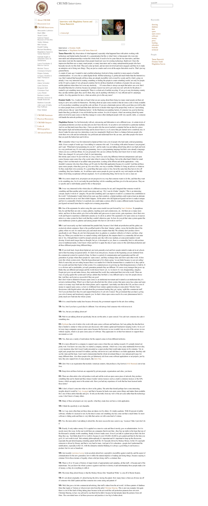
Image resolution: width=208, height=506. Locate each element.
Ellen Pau (40, 81)
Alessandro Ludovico (45, 30)
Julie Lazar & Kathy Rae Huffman (44, 106)
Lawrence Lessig (78, 453)
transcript (65, 32)
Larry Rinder (42, 93)
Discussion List (43, 23)
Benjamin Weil (42, 88)
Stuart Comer (42, 35)
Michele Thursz (43, 68)
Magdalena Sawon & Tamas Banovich (45, 53)
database (155, 27)
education (155, 45)
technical (155, 50)
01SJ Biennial (132, 363)
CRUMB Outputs (44, 122)
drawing (155, 25)
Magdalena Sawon (76, 50)
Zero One (97, 358)
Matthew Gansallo (44, 103)
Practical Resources (45, 118)
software (155, 36)
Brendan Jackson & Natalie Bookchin (44, 98)
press (154, 41)
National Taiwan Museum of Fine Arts (45, 39)
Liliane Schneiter (43, 83)
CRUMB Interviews (45, 27)
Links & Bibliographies (43, 127)
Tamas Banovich (91, 50)
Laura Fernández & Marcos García (44, 64)
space (154, 31)
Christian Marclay (111, 488)
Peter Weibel (42, 110)
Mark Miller (41, 33)
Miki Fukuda (41, 45)
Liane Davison (42, 85)
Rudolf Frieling (42, 47)
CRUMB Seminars (45, 115)
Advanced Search (44, 132)
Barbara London (43, 95)
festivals (155, 47)
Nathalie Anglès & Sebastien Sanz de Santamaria (44, 58)
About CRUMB (43, 20)
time (153, 29)
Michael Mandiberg (44, 49)
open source (156, 34)
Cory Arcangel (83, 391)
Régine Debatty (43, 73)
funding (154, 43)
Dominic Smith (74, 48)
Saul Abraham (127, 208)
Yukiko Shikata (42, 42)
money (154, 38)
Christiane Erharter (44, 71)
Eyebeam (65, 324)
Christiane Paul (43, 90)
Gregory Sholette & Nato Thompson (44, 76)
